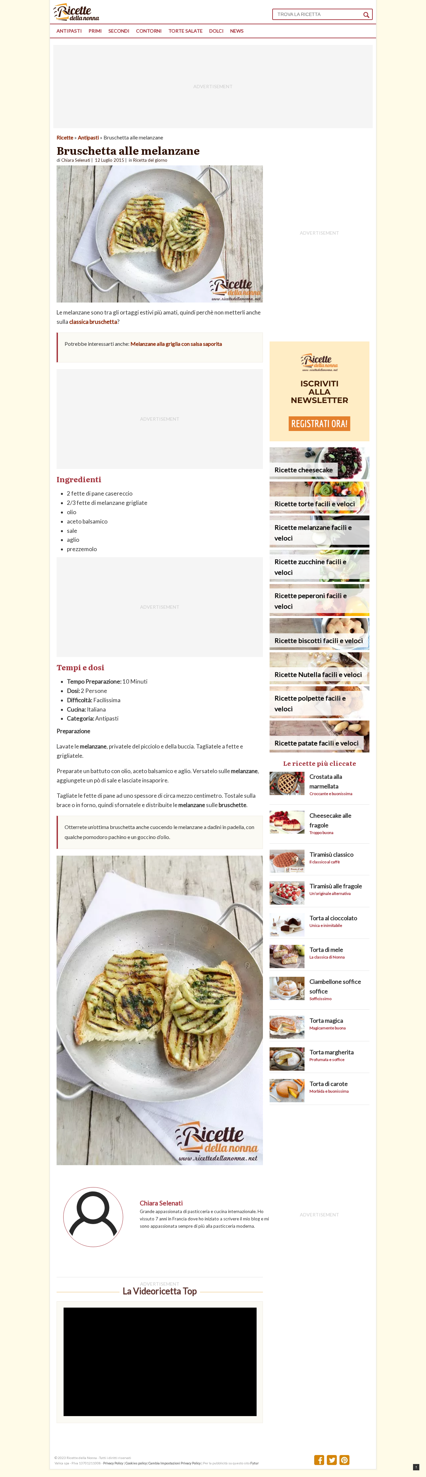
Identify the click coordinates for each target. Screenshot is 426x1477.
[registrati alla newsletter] (319, 439)
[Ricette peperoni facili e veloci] (319, 614)
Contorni (149, 31)
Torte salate (185, 31)
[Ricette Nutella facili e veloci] (319, 682)
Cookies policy (136, 1463)
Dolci (216, 31)
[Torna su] (416, 1467)
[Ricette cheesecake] (319, 477)
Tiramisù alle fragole (336, 886)
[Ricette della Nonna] (76, 19)
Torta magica (326, 1020)
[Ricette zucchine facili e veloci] (319, 579)
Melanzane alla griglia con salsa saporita (176, 343)
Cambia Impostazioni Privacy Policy (174, 1463)
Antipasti (69, 31)
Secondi (118, 31)
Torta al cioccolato (333, 918)
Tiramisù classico (331, 854)
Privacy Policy (113, 1463)
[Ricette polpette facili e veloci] (319, 716)
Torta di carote (329, 1083)
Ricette (65, 137)
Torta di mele (326, 949)
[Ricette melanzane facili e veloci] (319, 545)
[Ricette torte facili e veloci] (319, 511)
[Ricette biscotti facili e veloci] (319, 648)
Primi (95, 31)
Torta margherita (332, 1052)
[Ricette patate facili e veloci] (319, 750)
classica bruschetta (93, 321)
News (237, 31)
